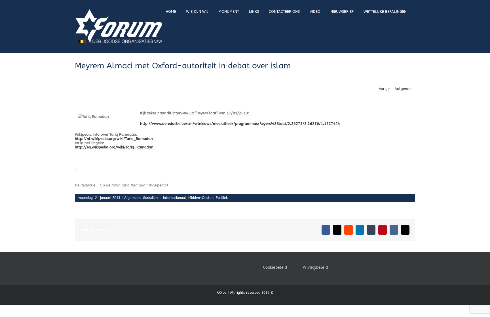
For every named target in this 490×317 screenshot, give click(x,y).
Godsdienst (152, 198)
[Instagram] (353, 267)
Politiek (222, 198)
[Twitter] (346, 267)
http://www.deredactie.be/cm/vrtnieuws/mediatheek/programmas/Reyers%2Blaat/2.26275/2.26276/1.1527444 (240, 123)
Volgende (403, 89)
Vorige (384, 89)
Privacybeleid (315, 267)
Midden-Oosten (201, 198)
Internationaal (174, 198)
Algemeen (132, 198)
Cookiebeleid (275, 267)
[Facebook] (338, 267)
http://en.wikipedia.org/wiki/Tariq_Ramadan (114, 147)
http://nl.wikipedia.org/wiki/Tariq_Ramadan (114, 139)
